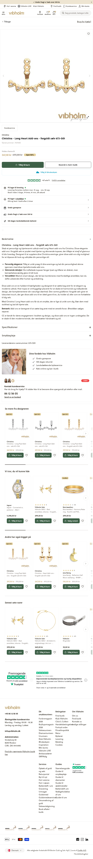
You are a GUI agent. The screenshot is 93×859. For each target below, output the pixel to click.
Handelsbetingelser (64, 724)
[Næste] (89, 76)
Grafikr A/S (81, 850)
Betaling (59, 742)
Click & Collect (61, 721)
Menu (3, 14)
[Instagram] (82, 839)
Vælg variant (73, 521)
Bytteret (59, 736)
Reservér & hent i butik (68, 165)
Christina (5, 135)
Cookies (59, 744)
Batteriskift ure (62, 788)
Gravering (43, 788)
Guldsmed (43, 794)
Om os (75, 715)
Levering (59, 739)
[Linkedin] (86, 839)
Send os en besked (12, 397)
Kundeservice (71, 6)
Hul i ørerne (11, 6)
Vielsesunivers (45, 730)
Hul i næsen (44, 783)
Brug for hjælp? (84, 21)
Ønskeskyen (44, 742)
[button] (46, 200)
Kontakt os (77, 721)
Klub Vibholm (38, 6)
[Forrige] (3, 76)
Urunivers (43, 736)
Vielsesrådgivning (47, 806)
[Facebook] (77, 839)
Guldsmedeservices (47, 797)
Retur (57, 733)
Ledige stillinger (79, 724)
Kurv (54, 13)
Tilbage (7, 21)
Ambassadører (45, 753)
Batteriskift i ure (46, 785)
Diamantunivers (46, 733)
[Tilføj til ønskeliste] (88, 33)
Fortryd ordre (61, 727)
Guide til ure (61, 797)
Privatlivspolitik (62, 730)
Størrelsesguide (62, 768)
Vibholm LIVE (26, 6)
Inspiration (44, 744)
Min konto (85, 6)
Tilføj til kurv (24, 164)
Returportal (44, 774)
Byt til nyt (43, 777)
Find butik (57, 6)
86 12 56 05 (11, 393)
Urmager (43, 791)
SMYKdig (43, 756)
